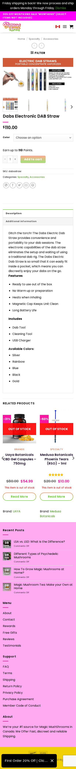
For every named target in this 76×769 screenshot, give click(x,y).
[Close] (52, 760)
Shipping (9, 680)
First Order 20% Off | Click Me (26, 761)
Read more (19, 496)
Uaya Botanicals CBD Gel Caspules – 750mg (19, 459)
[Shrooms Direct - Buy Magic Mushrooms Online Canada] (19, 26)
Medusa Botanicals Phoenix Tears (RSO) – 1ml (56, 459)
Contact (9, 619)
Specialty (34, 38)
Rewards (9, 626)
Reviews (8, 639)
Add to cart (33, 159)
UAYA (16, 511)
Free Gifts (10, 633)
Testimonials (12, 645)
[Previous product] (41, 46)
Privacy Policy (13, 693)
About (7, 613)
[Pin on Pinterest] (33, 185)
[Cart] (71, 27)
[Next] (67, 76)
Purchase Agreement (18, 699)
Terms (7, 673)
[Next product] (34, 46)
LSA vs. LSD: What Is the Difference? (39, 541)
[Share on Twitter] (19, 185)
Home (21, 38)
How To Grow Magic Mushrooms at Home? (39, 570)
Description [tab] (14, 213)
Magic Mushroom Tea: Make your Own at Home (43, 586)
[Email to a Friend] (26, 185)
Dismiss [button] (60, 8)
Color (6, 137)
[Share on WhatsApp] (6, 185)
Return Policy (12, 686)
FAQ (6, 666)
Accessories (50, 38)
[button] (65, 26)
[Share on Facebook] (13, 185)
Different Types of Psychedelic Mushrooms (36, 555)
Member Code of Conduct (22, 705)
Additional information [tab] (21, 221)
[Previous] (9, 76)
